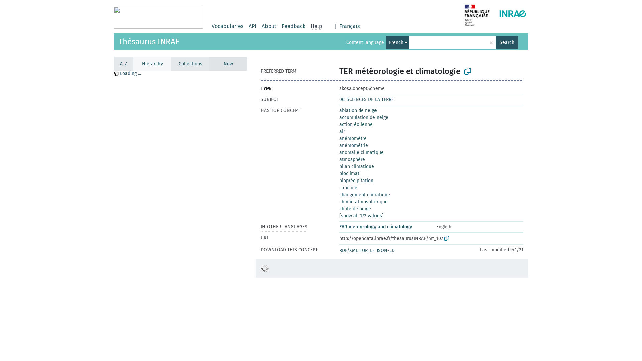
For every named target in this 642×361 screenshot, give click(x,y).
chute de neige (355, 209)
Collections (190, 64)
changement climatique (364, 195)
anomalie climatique (361, 152)
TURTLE (367, 250)
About (269, 26)
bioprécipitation (356, 181)
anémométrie (353, 145)
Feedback (293, 26)
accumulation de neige (363, 117)
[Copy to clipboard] (467, 71)
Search (507, 42)
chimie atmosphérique (363, 202)
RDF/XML (348, 250)
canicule (348, 188)
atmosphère (352, 159)
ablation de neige (358, 110)
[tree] (180, 215)
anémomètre (353, 138)
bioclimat (349, 173)
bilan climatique (356, 166)
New (228, 64)
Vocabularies (227, 26)
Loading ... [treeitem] (130, 73)
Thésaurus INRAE (149, 41)
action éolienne (356, 124)
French (396, 42)
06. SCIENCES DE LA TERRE (366, 99)
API (252, 26)
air (342, 131)
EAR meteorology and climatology (375, 227)
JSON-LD (386, 250)
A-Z (123, 64)
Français (349, 26)
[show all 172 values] (361, 216)
